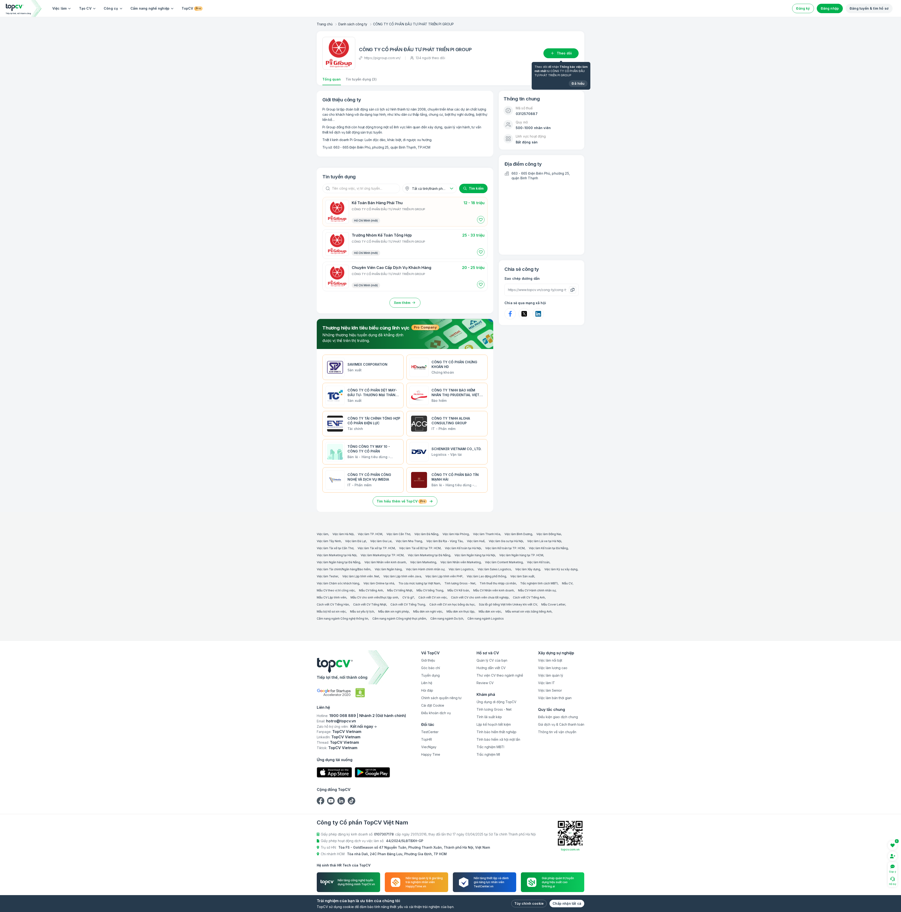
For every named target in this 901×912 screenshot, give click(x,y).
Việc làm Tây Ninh (329, 541)
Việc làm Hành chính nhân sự (425, 569)
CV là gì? (408, 597)
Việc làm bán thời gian (555, 698)
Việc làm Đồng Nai (548, 534)
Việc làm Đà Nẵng (426, 534)
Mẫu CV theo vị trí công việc (336, 590)
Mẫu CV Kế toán (458, 590)
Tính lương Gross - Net (459, 583)
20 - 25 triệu (473, 267)
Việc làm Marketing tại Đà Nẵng (429, 555)
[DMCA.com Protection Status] (360, 692)
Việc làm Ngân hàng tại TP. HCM (521, 555)
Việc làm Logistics (461, 569)
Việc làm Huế (476, 541)
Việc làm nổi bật (550, 660)
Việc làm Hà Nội (343, 534)
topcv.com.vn (570, 849)
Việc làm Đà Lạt (355, 541)
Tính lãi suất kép (489, 717)
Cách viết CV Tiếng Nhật (369, 604)
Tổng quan (331, 79)
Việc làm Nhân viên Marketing (460, 562)
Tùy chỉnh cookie (529, 903)
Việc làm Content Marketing (504, 562)
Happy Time (430, 754)
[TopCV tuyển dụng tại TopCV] (361, 667)
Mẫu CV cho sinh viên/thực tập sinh (374, 597)
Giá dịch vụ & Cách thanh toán (561, 724)
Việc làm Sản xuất (522, 576)
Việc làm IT (546, 683)
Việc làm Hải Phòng (456, 534)
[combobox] (429, 188)
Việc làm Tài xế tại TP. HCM (376, 548)
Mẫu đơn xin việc (490, 611)
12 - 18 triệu (474, 202)
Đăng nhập (830, 8)
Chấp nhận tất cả (567, 903)
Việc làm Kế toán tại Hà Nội (463, 548)
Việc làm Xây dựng (527, 569)
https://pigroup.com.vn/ (382, 58)
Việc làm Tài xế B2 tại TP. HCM (420, 548)
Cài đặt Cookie (432, 705)
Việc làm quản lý (550, 675)
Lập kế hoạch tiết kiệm (494, 724)
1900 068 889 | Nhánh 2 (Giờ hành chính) (367, 715)
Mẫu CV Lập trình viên (331, 597)
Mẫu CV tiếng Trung (429, 590)
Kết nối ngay (361, 726)
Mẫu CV (567, 583)
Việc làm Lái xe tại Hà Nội (544, 541)
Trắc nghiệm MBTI (490, 747)
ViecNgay (428, 747)
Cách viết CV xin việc (432, 597)
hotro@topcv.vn (341, 721)
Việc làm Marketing (423, 562)
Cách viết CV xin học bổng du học (452, 604)
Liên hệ (426, 683)
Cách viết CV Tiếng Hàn (333, 604)
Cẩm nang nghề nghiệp (150, 8)
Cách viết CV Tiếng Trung (407, 604)
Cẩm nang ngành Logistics (485, 618)
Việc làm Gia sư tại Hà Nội (506, 541)
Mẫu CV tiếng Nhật (399, 590)
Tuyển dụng (430, 675)
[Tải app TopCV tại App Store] (334, 772)
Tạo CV (85, 8)
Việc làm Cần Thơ (398, 534)
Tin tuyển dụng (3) (361, 79)
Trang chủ (324, 24)
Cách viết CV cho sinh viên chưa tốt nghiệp (480, 597)
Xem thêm (402, 303)
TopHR (426, 739)
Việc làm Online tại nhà (378, 583)
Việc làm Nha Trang (409, 541)
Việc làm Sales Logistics (494, 569)
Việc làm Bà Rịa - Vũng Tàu (444, 541)
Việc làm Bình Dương (518, 534)
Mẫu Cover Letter (553, 604)
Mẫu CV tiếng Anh (371, 590)
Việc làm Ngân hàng (388, 569)
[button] (481, 219)
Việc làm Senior (550, 690)
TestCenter (430, 732)
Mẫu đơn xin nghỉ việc (427, 611)
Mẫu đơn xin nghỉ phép (393, 611)
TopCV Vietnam (346, 731)
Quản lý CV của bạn (492, 660)
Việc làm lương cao (552, 668)
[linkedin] (341, 801)
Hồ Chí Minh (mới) (366, 220)
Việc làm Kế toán (538, 562)
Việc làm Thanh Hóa (486, 534)
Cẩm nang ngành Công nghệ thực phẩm (399, 618)
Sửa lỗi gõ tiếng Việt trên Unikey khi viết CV (508, 604)
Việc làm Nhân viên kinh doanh (385, 562)
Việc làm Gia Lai (381, 541)
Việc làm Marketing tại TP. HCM (382, 555)
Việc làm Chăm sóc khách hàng (338, 583)
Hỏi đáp (427, 690)
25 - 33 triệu (473, 235)
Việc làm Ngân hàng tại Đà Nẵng (338, 562)
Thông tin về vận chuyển (557, 732)
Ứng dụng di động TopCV (496, 702)
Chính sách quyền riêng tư (441, 698)
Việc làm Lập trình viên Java (402, 576)
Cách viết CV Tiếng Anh (529, 597)
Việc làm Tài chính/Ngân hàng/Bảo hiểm (343, 569)
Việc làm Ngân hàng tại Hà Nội (474, 555)
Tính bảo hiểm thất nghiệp (496, 732)
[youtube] (331, 801)
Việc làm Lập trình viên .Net (360, 576)
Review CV (485, 683)
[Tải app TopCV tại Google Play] (372, 772)
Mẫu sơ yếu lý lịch (362, 611)
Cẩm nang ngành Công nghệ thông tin (342, 618)
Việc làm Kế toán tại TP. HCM (505, 548)
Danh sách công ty (352, 24)
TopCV (191, 8)
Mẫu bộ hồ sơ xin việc (331, 611)
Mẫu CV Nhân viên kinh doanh (493, 590)
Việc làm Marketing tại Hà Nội (336, 555)
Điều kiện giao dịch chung (558, 717)
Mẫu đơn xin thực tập (460, 611)
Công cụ (111, 8)
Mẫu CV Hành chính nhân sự (537, 590)
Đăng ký (803, 8)
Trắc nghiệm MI (488, 754)
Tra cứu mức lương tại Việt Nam (419, 583)
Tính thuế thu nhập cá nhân (498, 583)
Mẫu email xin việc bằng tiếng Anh (528, 611)
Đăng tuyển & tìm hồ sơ (869, 8)
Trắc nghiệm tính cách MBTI (539, 583)
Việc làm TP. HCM (370, 534)
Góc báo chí (430, 668)
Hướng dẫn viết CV (491, 668)
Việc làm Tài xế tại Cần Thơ (335, 548)
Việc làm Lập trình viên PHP (443, 576)
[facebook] (320, 801)
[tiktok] (351, 801)
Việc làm (59, 8)
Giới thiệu (428, 660)
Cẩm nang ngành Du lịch (446, 618)
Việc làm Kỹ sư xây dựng (560, 569)
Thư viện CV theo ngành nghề (500, 675)
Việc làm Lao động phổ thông (486, 576)
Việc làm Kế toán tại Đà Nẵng (548, 548)
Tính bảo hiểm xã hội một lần (498, 739)
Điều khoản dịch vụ (436, 713)
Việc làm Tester (327, 576)
